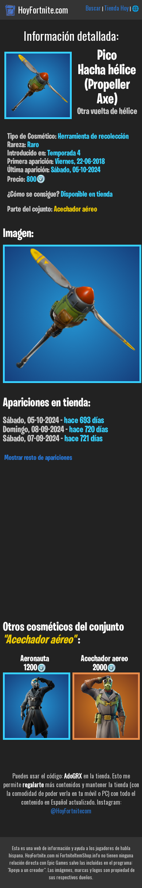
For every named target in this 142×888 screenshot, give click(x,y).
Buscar (93, 8)
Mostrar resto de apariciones (38, 458)
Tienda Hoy (116, 8)
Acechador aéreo (75, 209)
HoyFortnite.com (43, 10)
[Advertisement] (71, 539)
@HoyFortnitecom (71, 810)
